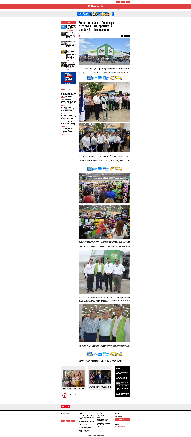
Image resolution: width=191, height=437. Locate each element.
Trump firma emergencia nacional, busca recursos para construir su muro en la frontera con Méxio (100, 386)
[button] (119, 10)
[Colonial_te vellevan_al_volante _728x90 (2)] (95, 17)
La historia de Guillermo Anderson (103, 416)
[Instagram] (122, 2)
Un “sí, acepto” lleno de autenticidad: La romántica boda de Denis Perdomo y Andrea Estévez (70, 65)
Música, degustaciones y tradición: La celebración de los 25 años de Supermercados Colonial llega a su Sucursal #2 (71, 55)
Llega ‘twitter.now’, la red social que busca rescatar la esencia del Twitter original (71, 26)
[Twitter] (119, 2)
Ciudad (68, 39)
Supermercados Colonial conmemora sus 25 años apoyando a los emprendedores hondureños (68, 123)
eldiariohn (109, 360)
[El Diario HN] (80, 36)
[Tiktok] (124, 2)
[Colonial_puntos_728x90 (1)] (104, 80)
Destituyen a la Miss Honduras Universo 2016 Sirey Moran (103, 419)
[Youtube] (127, 2)
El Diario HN (72, 394)
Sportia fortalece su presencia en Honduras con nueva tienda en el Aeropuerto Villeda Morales (71, 44)
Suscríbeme (121, 419)
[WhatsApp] (129, 36)
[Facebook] (117, 2)
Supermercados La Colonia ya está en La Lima (100, 361)
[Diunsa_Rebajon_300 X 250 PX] (68, 85)
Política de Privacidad (122, 421)
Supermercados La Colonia (84, 361)
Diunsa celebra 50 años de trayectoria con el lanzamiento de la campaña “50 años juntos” (68, 117)
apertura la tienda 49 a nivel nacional (90, 360)
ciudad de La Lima (102, 360)
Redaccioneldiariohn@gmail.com (120, 426)
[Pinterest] (127, 36)
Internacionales (69, 30)
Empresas (68, 60)
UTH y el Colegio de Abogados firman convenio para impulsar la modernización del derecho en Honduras (68, 131)
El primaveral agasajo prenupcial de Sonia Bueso (73, 388)
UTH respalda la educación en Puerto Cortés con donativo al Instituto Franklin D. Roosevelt (71, 35)
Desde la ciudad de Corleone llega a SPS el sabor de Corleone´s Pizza (104, 424)
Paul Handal (119, 360)
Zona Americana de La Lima (115, 361)
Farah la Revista (94, 32)
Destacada (68, 69)
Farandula (98, 417)
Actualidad (82, 32)
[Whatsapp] (129, 2)
